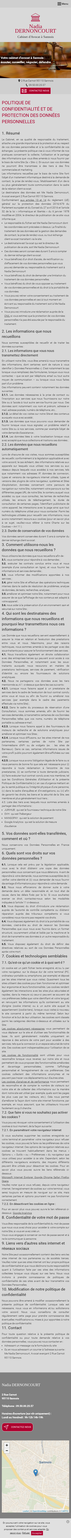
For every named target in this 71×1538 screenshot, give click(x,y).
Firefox (65, 1177)
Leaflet (26, 1511)
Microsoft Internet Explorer (18, 1177)
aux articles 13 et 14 (33, 200)
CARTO (64, 1511)
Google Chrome (44, 1177)
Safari (57, 1177)
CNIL (7, 315)
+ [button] (7, 1445)
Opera (5, 1181)
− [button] (7, 1450)
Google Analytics (22, 1213)
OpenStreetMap (39, 1511)
